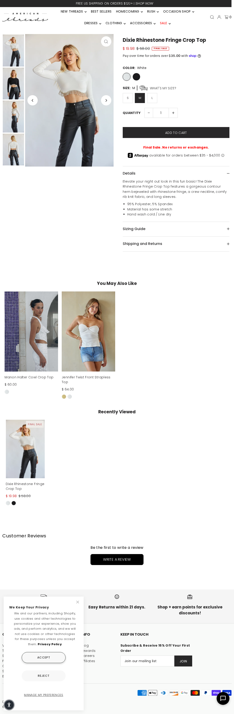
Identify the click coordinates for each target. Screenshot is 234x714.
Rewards (88, 650)
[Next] (106, 100)
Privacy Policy (50, 644)
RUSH (151, 11)
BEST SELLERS (101, 11)
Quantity (132, 113)
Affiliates (88, 661)
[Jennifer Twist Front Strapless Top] (88, 331)
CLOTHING (114, 23)
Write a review (117, 559)
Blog (85, 645)
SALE (163, 23)
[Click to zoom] (106, 41)
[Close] (78, 602)
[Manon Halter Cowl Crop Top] (31, 331)
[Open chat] (223, 698)
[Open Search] (212, 17)
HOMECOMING (127, 11)
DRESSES (91, 23)
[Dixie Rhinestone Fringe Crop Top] (25, 449)
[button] (9, 704)
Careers (88, 655)
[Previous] (32, 100)
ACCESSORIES (141, 23)
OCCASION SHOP (177, 11)
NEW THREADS (72, 11)
